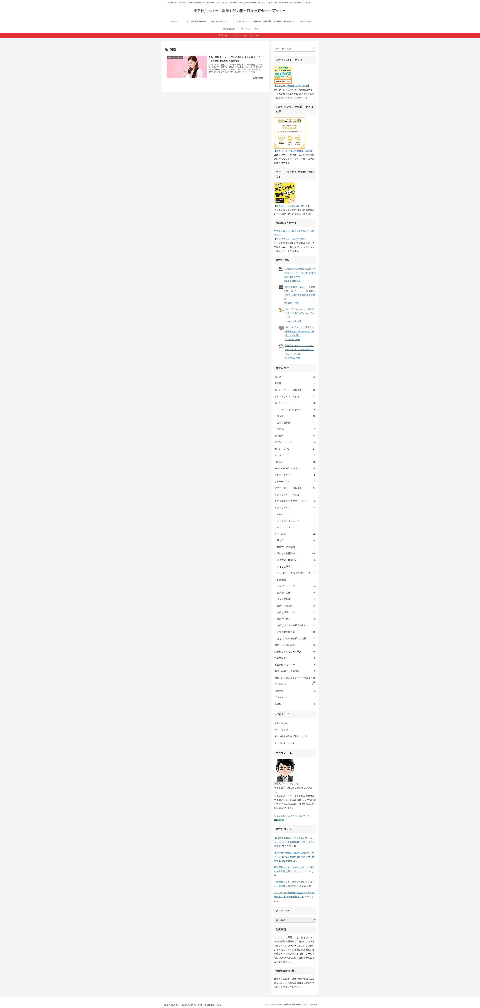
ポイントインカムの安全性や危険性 (294, 150)
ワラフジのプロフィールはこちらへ (292, 816)
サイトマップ (281, 730)
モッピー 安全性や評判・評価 (292, 85)
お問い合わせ (281, 723)
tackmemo (287, 861)
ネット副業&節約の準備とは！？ (291, 736)
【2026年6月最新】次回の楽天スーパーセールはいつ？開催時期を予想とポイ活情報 (294, 842)
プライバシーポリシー (285, 743)
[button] (313, 48)
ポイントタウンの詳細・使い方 (292, 205)
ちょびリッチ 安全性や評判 (291, 239)
